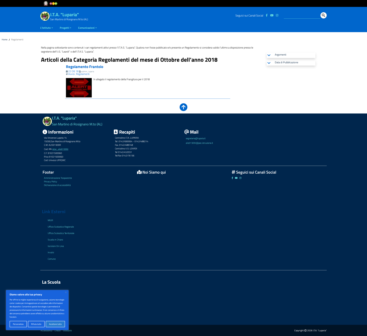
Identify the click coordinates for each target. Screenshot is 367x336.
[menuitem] (48, 28)
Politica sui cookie (24, 316)
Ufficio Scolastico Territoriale (61, 233)
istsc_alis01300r (60, 149)
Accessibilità (46, 330)
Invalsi (51, 252)
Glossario (67, 330)
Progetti (64, 28)
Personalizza (18, 324)
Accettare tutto (55, 324)
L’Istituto (45, 28)
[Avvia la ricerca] (323, 15)
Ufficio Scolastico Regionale (61, 226)
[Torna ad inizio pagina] (183, 109)
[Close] (66, 292)
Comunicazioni (86, 28)
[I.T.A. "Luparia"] (45, 16)
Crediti (58, 330)
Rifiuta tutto (36, 324)
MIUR (50, 220)
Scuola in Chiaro (55, 239)
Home (4, 39)
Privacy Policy (50, 181)
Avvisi (71, 74)
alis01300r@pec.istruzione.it (199, 143)
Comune (52, 259)
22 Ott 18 (73, 71)
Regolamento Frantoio (84, 66)
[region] (37, 310)
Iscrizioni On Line (56, 246)
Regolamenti (83, 74)
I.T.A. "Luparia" (64, 14)
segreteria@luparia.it (196, 138)
